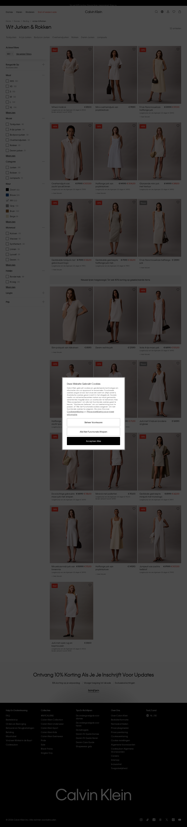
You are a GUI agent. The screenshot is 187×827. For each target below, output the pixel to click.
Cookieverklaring (75, 411)
